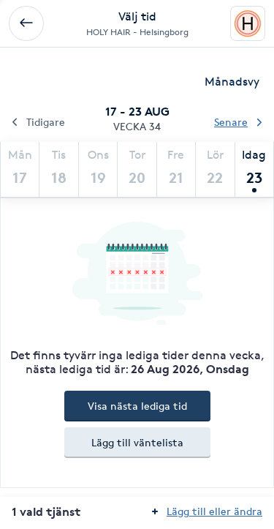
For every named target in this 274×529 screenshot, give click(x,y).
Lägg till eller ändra (214, 511)
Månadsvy (232, 82)
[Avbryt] (26, 23)
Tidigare (45, 122)
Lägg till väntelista (137, 442)
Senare (231, 122)
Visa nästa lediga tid (137, 405)
